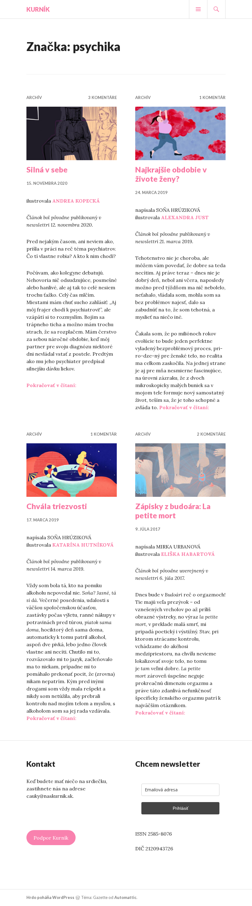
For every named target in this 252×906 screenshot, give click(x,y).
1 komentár (212, 97)
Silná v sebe (47, 169)
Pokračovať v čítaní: (51, 385)
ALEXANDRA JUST (185, 217)
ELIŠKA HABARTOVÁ (188, 554)
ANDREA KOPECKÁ (76, 201)
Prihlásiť (180, 808)
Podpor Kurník (50, 838)
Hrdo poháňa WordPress (50, 897)
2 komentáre (211, 434)
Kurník (38, 9)
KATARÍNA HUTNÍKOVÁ (83, 545)
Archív (34, 97)
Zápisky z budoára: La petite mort (173, 510)
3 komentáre (102, 97)
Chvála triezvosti (56, 506)
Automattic (125, 897)
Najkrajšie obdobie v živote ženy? (171, 174)
